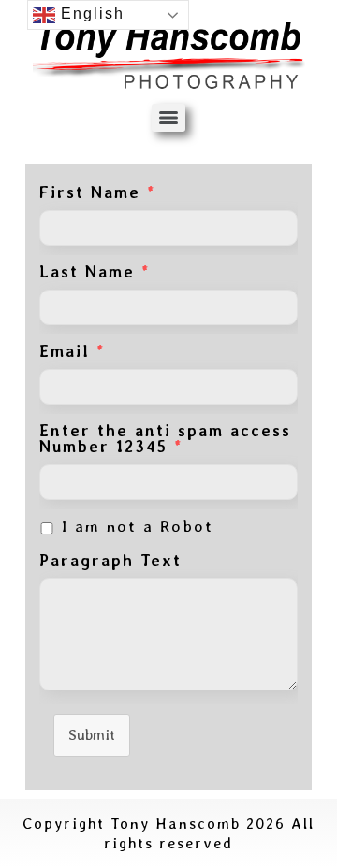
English (90, 13)
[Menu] (168, 118)
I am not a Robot (137, 526)
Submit (91, 735)
